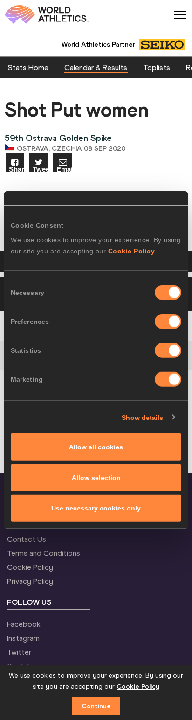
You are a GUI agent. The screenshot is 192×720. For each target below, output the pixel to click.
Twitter (19, 652)
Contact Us (26, 539)
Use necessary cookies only (96, 508)
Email (64, 169)
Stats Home (28, 67)
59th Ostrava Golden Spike (58, 138)
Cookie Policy (131, 251)
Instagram (23, 638)
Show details (142, 417)
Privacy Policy (30, 581)
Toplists (156, 67)
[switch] (168, 321)
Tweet (40, 169)
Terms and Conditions (43, 553)
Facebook (24, 624)
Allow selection (96, 477)
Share (16, 169)
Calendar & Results (95, 67)
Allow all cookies (96, 447)
